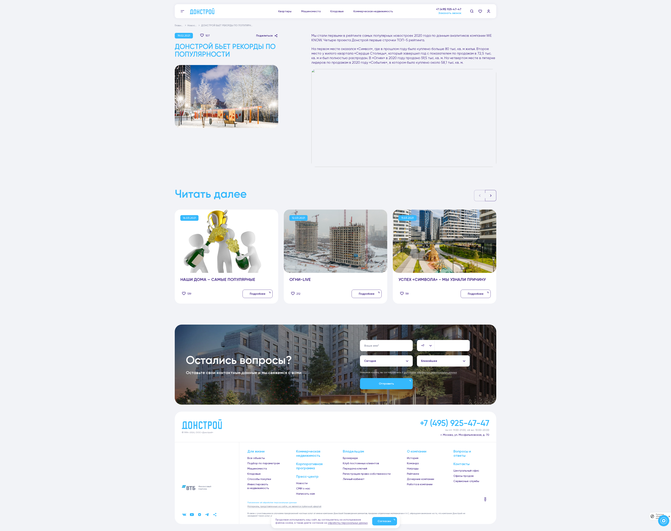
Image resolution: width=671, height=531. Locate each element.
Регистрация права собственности (367, 473)
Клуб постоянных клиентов (361, 463)
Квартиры (284, 11)
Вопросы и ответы (462, 453)
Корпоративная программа (309, 466)
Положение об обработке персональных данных (272, 502)
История (412, 458)
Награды (413, 468)
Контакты (461, 464)
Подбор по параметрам (263, 463)
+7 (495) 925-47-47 (448, 9)
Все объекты (256, 458)
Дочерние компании (420, 479)
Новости (192, 25)
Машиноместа (311, 11)
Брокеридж (350, 458)
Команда (413, 463)
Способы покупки (259, 479)
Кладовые (337, 11)
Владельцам (353, 451)
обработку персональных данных (348, 522)
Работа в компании (419, 484)
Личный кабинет (354, 479)
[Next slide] (490, 195)
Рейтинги (413, 473)
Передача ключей (355, 468)
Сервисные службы (466, 481)
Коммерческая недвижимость (373, 11)
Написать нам (305, 493)
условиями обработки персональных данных (430, 372)
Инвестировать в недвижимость (258, 486)
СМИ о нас (303, 488)
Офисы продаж (463, 476)
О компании (416, 451)
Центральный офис (466, 470)
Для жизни (256, 451)
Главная (179, 25)
